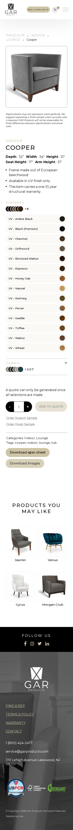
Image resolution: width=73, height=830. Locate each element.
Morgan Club (52, 604)
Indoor (38, 35)
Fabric (13, 363)
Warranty (15, 723)
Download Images (25, 463)
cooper (20, 443)
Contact (14, 731)
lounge (44, 443)
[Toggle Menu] (65, 9)
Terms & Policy (20, 714)
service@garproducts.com (27, 751)
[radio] (36, 218)
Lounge (13, 40)
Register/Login (38, 10)
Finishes (15, 202)
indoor (33, 443)
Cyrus (20, 604)
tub (54, 443)
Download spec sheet (28, 452)
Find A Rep (15, 706)
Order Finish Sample (20, 424)
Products (15, 35)
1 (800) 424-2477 (19, 743)
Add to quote (51, 406)
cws (21, 816)
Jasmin (20, 560)
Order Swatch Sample (21, 418)
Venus (53, 560)
